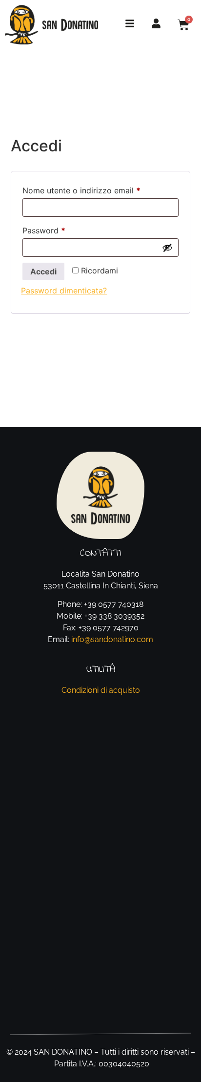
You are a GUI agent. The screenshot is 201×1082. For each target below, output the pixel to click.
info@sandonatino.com (112, 639)
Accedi (43, 271)
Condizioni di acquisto (100, 690)
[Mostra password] (167, 247)
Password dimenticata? (64, 290)
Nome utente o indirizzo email (98, 189)
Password (60, 229)
